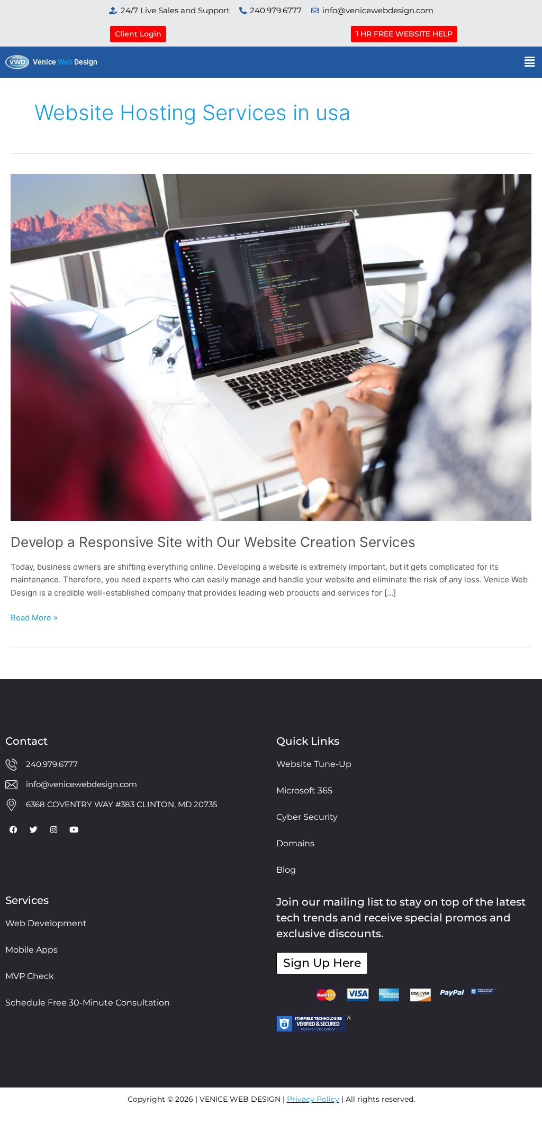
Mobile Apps (31, 950)
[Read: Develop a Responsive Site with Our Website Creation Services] (271, 347)
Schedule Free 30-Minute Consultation (87, 1003)
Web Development (46, 923)
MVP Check (29, 976)
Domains (295, 843)
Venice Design (65, 62)
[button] (530, 62)
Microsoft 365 (304, 790)
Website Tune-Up (313, 764)
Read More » (34, 617)
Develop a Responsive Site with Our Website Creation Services (213, 542)
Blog (286, 870)
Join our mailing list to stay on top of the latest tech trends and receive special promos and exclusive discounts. (401, 917)
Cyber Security (307, 817)
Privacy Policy (313, 1099)
